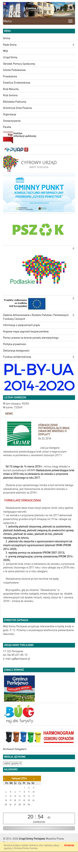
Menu (7, 21)
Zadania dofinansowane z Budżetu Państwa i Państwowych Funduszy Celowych (36, 317)
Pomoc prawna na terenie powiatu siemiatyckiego (31, 337)
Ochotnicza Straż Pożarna (17, 107)
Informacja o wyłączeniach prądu (21, 325)
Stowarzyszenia (12, 120)
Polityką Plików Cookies (25, 848)
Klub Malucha (11, 89)
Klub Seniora (10, 95)
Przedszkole (10, 76)
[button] (73, 45)
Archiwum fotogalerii (14, 749)
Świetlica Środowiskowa (16, 82)
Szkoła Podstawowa (14, 70)
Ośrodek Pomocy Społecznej (19, 63)
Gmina (6, 38)
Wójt (5, 50)
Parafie (7, 127)
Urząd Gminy (10, 57)
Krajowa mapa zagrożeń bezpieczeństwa (26, 331)
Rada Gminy (10, 44)
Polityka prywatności (14, 344)
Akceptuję (69, 845)
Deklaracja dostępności (16, 350)
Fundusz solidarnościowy (17, 356)
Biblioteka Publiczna (14, 101)
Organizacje (9, 114)
